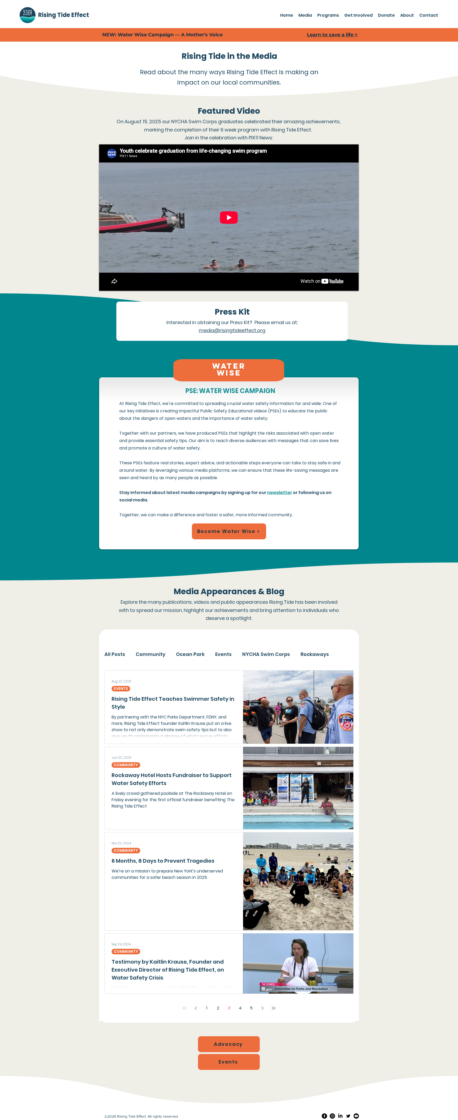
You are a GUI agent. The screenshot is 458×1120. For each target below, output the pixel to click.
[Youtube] (356, 1116)
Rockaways (315, 654)
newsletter (279, 493)
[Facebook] (324, 1116)
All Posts (114, 654)
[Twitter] (348, 1116)
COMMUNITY (126, 765)
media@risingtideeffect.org (232, 330)
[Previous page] (195, 1008)
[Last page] (273, 1008)
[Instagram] (332, 1116)
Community (150, 654)
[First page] (184, 1008)
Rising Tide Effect (63, 15)
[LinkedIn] (340, 1116)
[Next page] (262, 1008)
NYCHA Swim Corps (266, 654)
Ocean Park (190, 654)
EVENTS (121, 688)
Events (223, 654)
